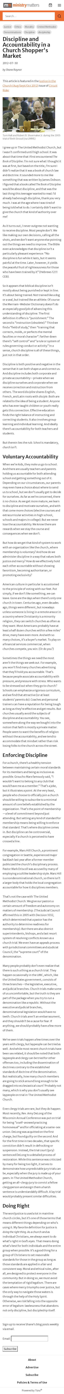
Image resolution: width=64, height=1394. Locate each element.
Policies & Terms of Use (32, 1382)
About (32, 1359)
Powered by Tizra (32, 1390)
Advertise (32, 1367)
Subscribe (32, 1375)
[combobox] (29, 16)
